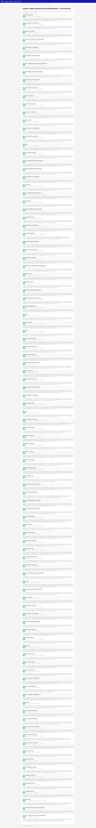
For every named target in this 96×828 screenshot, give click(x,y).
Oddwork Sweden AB (32, 388)
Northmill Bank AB (31, 477)
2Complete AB (31, 283)
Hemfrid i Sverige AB (32, 663)
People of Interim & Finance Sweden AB (34, 194)
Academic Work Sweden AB (33, 89)
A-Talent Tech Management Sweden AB (34, 800)
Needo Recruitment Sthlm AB (33, 331)
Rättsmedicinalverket (32, 501)
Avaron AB (30, 242)
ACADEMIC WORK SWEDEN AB (33, 24)
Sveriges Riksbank (31, 291)
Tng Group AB (31, 509)
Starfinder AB (30, 32)
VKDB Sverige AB (31, 40)
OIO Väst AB (30, 56)
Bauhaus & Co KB (31, 784)
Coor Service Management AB (33, 250)
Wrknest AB (30, 679)
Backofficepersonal (39, 16)
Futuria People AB (31, 48)
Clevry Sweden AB (31, 566)
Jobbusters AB (31, 412)
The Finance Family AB (32, 16)
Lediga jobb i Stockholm (12, 1)
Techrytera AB (31, 121)
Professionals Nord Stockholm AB (34, 234)
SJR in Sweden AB (31, 113)
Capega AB (30, 590)
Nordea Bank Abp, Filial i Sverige (33, 655)
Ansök (24, 16)
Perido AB (30, 760)
